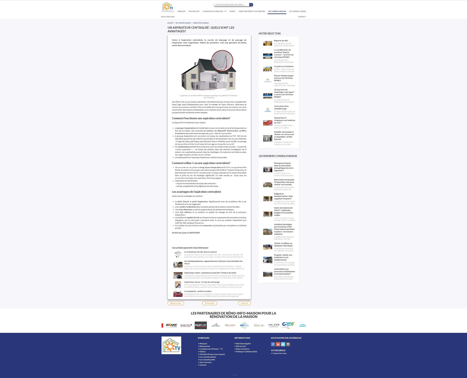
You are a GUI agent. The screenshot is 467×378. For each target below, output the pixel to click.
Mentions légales (243, 343)
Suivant (244, 303)
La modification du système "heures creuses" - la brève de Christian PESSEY (283, 53)
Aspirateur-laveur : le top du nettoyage (202, 282)
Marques (181, 11)
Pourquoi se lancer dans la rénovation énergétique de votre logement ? (283, 166)
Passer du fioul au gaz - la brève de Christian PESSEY (284, 77)
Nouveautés (194, 11)
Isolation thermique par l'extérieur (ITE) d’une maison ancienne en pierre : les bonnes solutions (284, 229)
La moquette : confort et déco (197, 291)
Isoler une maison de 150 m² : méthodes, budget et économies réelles (283, 211)
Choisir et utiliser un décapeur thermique (283, 244)
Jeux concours (168, 17)
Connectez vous (279, 353)
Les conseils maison (277, 11)
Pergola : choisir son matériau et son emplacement (283, 257)
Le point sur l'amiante (283, 66)
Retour (176, 303)
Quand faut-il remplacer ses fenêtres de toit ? (284, 120)
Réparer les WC (281, 40)
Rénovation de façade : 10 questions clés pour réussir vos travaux (284, 182)
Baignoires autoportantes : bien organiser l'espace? (283, 196)
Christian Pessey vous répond (251, 11)
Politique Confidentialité (246, 351)
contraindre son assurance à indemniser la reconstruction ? (284, 271)
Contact (302, 17)
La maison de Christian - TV (214, 11)
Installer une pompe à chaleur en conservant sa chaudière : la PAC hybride (284, 135)
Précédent (210, 303)
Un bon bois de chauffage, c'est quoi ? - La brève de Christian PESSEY (284, 93)
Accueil (170, 23)
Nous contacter (242, 349)
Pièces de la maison (201, 23)
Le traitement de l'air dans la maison (200, 252)
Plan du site (241, 346)
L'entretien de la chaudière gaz (281, 107)
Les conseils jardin (297, 11)
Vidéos (232, 11)
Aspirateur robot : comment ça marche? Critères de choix (210, 273)
